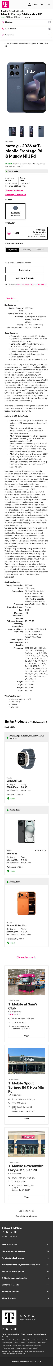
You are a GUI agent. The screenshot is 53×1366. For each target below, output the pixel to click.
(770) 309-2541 (18, 1022)
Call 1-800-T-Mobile (24, 278)
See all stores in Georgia (26, 1216)
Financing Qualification (15, 195)
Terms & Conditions (14, 190)
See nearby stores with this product (32, 284)
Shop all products (26, 957)
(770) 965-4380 (19, 1103)
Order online (24, 270)
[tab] (11, 298)
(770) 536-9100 (18, 1182)
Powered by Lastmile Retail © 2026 (26, 1361)
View (26, 1036)
